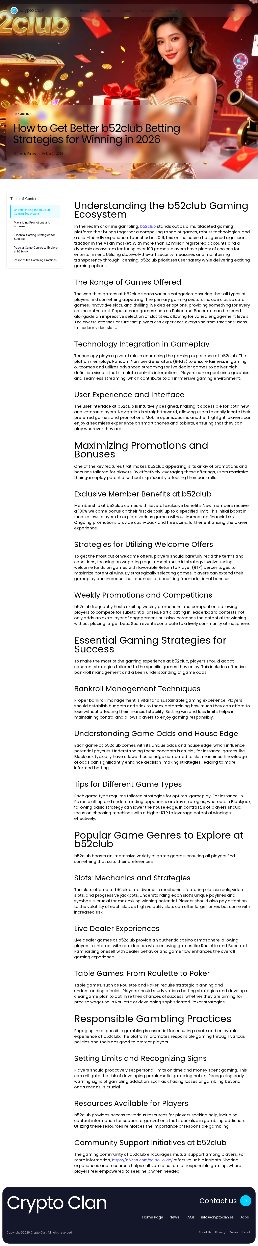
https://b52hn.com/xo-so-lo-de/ (142, 1160)
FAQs (190, 1217)
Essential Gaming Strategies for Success (34, 236)
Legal (246, 1232)
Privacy (220, 1232)
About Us (205, 1232)
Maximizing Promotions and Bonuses (32, 224)
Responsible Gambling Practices (35, 260)
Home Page (152, 1217)
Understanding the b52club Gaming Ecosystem (32, 211)
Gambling (23, 114)
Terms (233, 1232)
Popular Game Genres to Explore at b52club (36, 249)
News (174, 1217)
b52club (148, 226)
